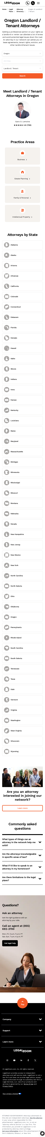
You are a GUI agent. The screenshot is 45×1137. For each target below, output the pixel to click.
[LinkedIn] (22, 1060)
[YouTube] (15, 1060)
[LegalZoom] (22, 1050)
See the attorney (36, 1118)
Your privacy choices (10, 1094)
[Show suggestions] (41, 61)
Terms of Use (28, 1084)
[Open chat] (42, 1133)
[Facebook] (29, 1060)
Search (22, 76)
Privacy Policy (8, 1086)
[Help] (28, 3)
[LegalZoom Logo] (12, 3)
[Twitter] (36, 1060)
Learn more (23, 808)
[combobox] (22, 53)
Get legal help (10, 943)
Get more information (10, 1131)
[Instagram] (8, 1060)
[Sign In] (33, 3)
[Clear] (41, 53)
